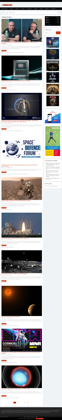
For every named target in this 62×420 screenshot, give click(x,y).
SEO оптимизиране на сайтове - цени (35, 410)
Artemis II (8, 247)
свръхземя (16, 325)
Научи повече (41, 418)
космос (13, 247)
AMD (6, 282)
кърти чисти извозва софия (51, 410)
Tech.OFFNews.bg (3, 410)
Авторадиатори (46, 411)
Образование (6, 362)
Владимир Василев (10, 167)
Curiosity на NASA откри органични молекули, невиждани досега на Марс (15, 200)
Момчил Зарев (9, 354)
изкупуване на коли (52, 411)
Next (28, 402)
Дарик (19, 52)
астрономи (13, 325)
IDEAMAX (42, 411)
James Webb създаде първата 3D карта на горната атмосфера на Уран (15, 388)
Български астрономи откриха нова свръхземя (10, 316)
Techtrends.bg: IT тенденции (51, 160)
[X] (58, 1)
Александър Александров (14, 52)
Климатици (9, 412)
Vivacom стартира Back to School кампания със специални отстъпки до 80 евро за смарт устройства (53, 175)
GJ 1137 (11, 325)
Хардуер (35, 8)
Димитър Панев (22, 52)
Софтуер (41, 8)
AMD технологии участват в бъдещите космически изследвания (14, 273)
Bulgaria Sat (7, 130)
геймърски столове (44, 410)
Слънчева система (14, 397)
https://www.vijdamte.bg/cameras (17, 411)
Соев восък (27, 412)
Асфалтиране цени (22, 412)
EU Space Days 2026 (12, 130)
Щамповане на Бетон (39, 412)
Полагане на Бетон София (15, 412)
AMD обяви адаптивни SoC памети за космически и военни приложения (15, 80)
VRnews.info (27, 410)
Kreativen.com (13, 410)
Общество (47, 8)
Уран (17, 397)
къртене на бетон (29, 411)
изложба (11, 362)
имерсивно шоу (14, 362)
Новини (6, 397)
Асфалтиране (24, 411)
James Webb (9, 397)
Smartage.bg (8, 410)
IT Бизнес (17, 8)
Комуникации (29, 8)
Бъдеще (11, 8)
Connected (8, 52)
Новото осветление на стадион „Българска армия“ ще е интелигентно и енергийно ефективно (52, 171)
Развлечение (53, 8)
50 (24, 402)
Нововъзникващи (4, 8)
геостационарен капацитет (18, 130)
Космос (5, 52)
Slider (3, 52)
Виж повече (4, 50)
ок (36, 418)
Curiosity (7, 209)
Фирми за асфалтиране (46, 412)
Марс (10, 209)
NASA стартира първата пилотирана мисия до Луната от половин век (15, 238)
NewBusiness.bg (17, 410)
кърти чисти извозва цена (36, 411)
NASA (9, 209)
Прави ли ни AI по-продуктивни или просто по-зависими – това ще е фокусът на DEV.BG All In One (53, 168)
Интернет (22, 8)
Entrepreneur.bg (22, 410)
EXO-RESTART (7, 325)
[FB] (57, 1)
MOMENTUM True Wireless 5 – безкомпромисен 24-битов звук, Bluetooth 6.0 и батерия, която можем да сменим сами (53, 164)
